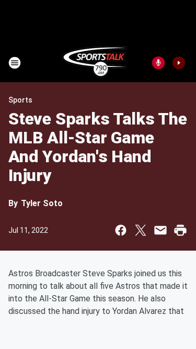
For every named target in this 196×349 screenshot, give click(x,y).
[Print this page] (180, 230)
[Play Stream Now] (178, 63)
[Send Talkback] (158, 63)
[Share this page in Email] (160, 230)
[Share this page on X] (140, 230)
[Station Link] (95, 63)
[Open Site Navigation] (14, 63)
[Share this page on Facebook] (120, 230)
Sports (20, 100)
